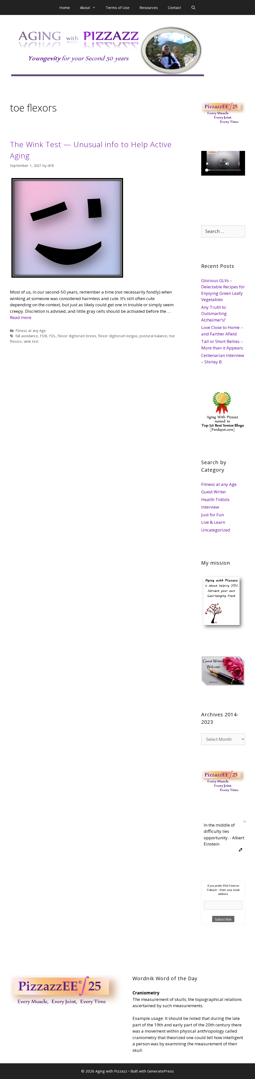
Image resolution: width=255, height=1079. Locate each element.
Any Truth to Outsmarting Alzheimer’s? (214, 313)
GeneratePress (160, 1071)
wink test (31, 341)
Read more (20, 317)
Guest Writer (213, 492)
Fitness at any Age (30, 330)
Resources (148, 7)
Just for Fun (212, 515)
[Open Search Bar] (193, 7)
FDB (43, 335)
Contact (174, 7)
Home (64, 7)
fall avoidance (26, 335)
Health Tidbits (215, 499)
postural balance (153, 335)
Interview (210, 507)
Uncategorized (215, 530)
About (85, 7)
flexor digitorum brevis (77, 335)
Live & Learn (213, 522)
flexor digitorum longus (117, 335)
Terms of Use (117, 7)
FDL (52, 335)
